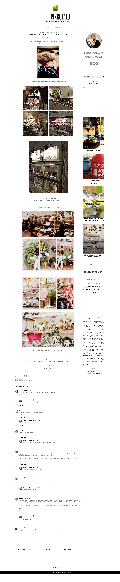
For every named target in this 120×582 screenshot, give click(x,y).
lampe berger (85, 343)
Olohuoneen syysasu (89, 324)
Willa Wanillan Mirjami (25, 528)
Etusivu (48, 549)
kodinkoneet (95, 341)
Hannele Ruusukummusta (26, 390)
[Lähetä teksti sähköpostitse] (25, 379)
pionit (90, 353)
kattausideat (85, 336)
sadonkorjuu (99, 358)
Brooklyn (101, 317)
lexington (102, 343)
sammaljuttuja (86, 360)
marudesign (94, 346)
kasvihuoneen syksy (90, 335)
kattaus (101, 335)
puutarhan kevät (99, 355)
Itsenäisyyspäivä (86, 319)
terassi (101, 361)
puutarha (86, 355)
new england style (95, 349)
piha (84, 353)
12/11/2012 (35, 390)
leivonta (97, 343)
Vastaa (20, 394)
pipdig (69, 572)
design (97, 329)
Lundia (84, 322)
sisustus (96, 360)
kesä (97, 336)
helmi (84, 331)
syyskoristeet (96, 361)
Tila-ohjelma (100, 326)
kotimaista (89, 342)
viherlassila (85, 364)
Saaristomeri (93, 326)
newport (102, 349)
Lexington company (99, 321)
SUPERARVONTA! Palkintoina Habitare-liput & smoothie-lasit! (94, 220)
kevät (91, 338)
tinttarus (21, 498)
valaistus (85, 362)
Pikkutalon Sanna (27, 400)
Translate (98, 373)
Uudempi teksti (24, 549)
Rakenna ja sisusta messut (99, 325)
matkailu (101, 346)
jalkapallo (90, 331)
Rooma (86, 326)
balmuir (102, 328)
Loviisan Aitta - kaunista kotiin (94, 286)
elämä (102, 329)
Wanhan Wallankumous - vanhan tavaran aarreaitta (94, 291)
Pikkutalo (102, 324)
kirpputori (101, 339)
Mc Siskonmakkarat (90, 322)
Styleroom (70, 27)
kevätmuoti (99, 338)
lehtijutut (92, 343)
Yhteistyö (58, 27)
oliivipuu (87, 351)
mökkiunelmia (86, 349)
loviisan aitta (98, 345)
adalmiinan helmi (87, 328)
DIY (89, 318)
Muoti (96, 322)
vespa (91, 363)
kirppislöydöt (94, 339)
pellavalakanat (100, 352)
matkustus (90, 348)
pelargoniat (91, 352)
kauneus (92, 336)
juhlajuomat (85, 334)
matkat (84, 348)
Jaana (20, 451)
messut (101, 348)
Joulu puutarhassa (96, 319)
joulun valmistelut (27, 380)
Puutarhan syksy (88, 325)
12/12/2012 (37, 467)
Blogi (48, 27)
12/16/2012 (27, 498)
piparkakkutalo (99, 353)
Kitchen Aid (92, 321)
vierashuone (99, 362)
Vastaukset (23, 397)
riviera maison (86, 358)
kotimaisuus (95, 342)
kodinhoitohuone (87, 341)
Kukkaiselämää (23, 478)
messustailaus (96, 348)
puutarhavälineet (94, 356)
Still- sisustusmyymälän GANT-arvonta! (94, 256)
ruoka (92, 358)
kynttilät (101, 342)
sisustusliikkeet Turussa (88, 361)
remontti (101, 356)
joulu (96, 331)
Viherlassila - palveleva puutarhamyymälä (94, 289)
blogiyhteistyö (88, 329)
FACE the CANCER (98, 318)
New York (102, 322)
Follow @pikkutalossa (94, 83)
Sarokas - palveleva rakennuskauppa (94, 287)
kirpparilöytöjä (86, 339)
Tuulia (20, 410)
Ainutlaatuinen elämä (88, 317)
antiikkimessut (97, 328)
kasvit (97, 335)
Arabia (96, 317)
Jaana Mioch (22, 430)
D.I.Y (84, 318)
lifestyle (88, 345)
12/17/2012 (34, 528)
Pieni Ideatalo (96, 324)
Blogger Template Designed (57, 572)
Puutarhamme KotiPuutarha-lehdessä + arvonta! (94, 182)
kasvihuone (93, 334)
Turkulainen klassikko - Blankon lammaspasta (94, 151)
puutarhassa (85, 356)
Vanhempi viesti (71, 549)
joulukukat (90, 332)
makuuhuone (86, 346)
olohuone (94, 351)
